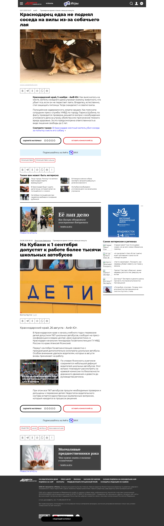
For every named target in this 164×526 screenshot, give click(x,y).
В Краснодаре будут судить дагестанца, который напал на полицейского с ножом (43, 189)
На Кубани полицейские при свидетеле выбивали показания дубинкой (44, 197)
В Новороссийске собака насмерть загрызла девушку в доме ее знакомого (83, 181)
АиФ (35, 315)
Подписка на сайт (46, 482)
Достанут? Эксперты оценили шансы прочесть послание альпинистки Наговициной (129, 281)
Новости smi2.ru (28, 233)
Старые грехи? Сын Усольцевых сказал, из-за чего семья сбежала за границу (128, 247)
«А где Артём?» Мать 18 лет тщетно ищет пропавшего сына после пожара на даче (128, 255)
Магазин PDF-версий (92, 479)
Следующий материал (62, 519)
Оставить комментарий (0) (82, 140)
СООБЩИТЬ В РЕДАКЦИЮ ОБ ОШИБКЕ (115, 482)
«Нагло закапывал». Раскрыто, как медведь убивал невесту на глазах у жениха (128, 264)
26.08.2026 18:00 (26, 241)
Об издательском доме (48, 479)
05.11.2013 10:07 (25, 10)
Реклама (77, 479)
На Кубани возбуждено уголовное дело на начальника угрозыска (84, 189)
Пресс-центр (66, 479)
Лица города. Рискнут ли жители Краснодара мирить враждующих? (44, 181)
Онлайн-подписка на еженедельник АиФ (119, 479)
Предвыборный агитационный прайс (82, 482)
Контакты (60, 482)
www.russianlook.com (28, 85)
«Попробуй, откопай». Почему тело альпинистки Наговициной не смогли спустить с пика (128, 289)
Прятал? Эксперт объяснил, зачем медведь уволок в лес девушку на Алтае (127, 272)
